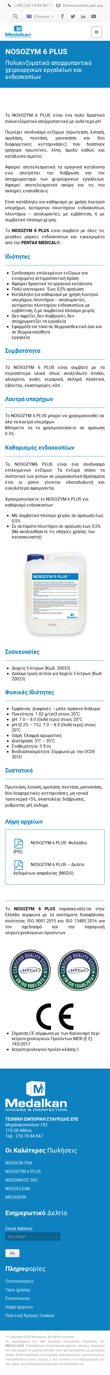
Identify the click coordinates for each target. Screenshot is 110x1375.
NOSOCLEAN (17, 1188)
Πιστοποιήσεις (19, 1281)
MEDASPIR (15, 1197)
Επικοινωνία (17, 1298)
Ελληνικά (41, 16)
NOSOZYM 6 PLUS (23, 1171)
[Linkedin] (83, 16)
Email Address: (19, 1228)
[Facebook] (62, 16)
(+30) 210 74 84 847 (31, 5)
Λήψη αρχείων (19, 1307)
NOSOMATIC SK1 (21, 1180)
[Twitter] (73, 16)
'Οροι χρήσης (17, 1290)
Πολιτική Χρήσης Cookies (29, 1315)
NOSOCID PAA (18, 1163)
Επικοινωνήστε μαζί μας (82, 5)
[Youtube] (93, 16)
